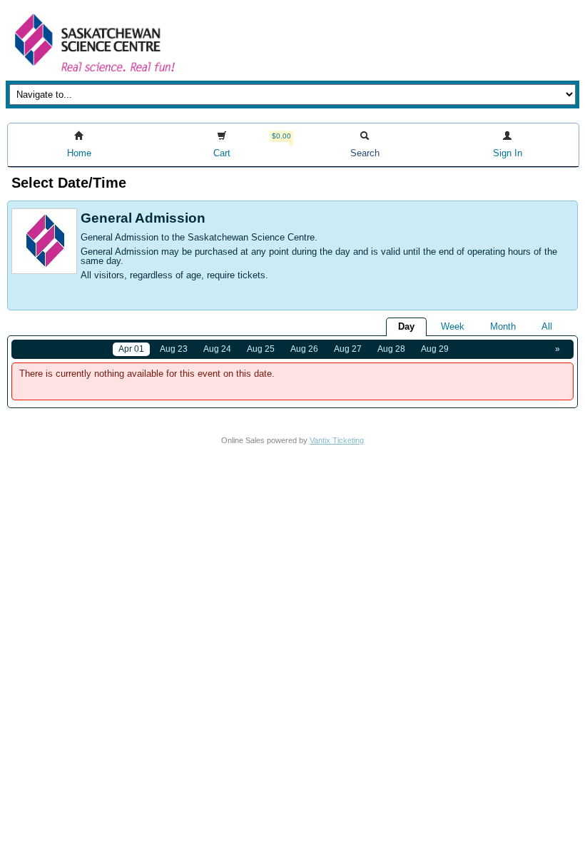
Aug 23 (174, 349)
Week (452, 326)
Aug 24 (217, 349)
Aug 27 (348, 349)
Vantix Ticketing (337, 440)
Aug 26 (304, 349)
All (546, 326)
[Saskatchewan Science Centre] (93, 73)
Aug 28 (391, 349)
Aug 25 (261, 349)
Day (406, 326)
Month (503, 326)
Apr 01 (131, 349)
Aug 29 (435, 349)
